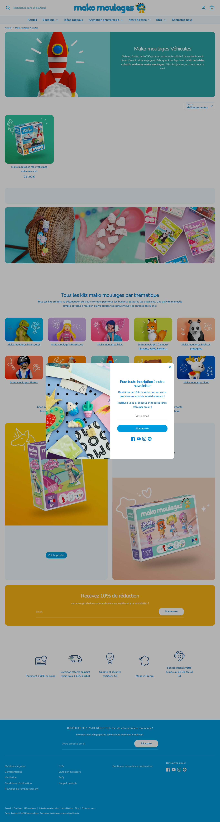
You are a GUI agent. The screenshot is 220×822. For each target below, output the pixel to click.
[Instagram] (144, 439)
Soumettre (142, 428)
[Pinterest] (150, 439)
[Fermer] (170, 366)
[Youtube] (139, 439)
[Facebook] (133, 439)
